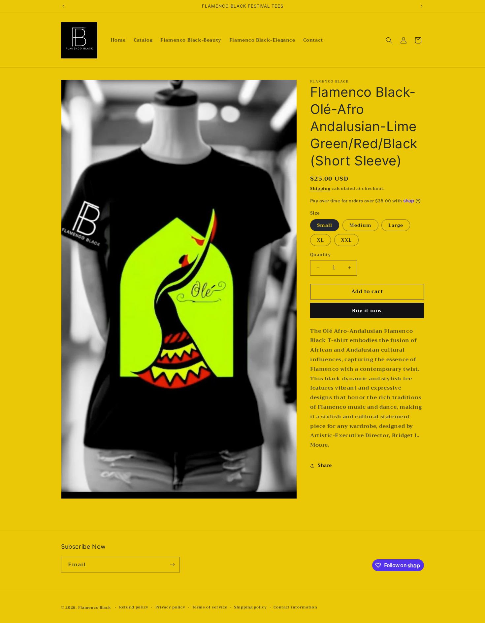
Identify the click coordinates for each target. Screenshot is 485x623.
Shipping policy (250, 607)
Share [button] (325, 465)
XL (320, 240)
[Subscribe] (172, 564)
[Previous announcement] (63, 6)
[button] (389, 40)
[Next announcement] (421, 6)
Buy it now (367, 310)
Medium (360, 225)
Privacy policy (170, 607)
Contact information (295, 607)
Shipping (320, 188)
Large (395, 225)
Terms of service (209, 607)
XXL (346, 240)
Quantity (320, 255)
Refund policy (133, 607)
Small (324, 225)
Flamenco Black (94, 608)
